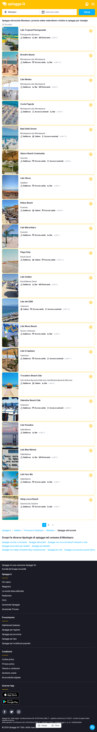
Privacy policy (8, 664)
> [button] (52, 525)
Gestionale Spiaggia (11, 605)
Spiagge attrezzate (37, 542)
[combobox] (20, 12)
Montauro (50, 530)
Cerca (87, 12)
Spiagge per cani (55, 550)
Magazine (6, 586)
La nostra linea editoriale (13, 591)
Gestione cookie (9, 673)
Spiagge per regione (11, 630)
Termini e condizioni (11, 668)
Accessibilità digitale (11, 677)
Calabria (17, 530)
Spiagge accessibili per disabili (16, 546)
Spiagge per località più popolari (16, 643)
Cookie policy (8, 659)
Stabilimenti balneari (11, 625)
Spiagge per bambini (41, 546)
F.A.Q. (4, 600)
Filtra (57, 725)
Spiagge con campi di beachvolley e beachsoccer (24, 550)
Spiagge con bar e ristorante (14, 542)
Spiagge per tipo (9, 639)
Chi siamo (6, 582)
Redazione (6, 595)
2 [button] (48, 525)
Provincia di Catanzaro (33, 530)
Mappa (44, 725)
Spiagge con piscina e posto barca (79, 550)
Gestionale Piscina (10, 609)
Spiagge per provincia (11, 634)
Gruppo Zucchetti (19, 569)
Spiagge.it (6, 530)
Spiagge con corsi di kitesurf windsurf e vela (67, 542)
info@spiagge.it (60, 722)
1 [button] (44, 525)
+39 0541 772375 (47, 722)
